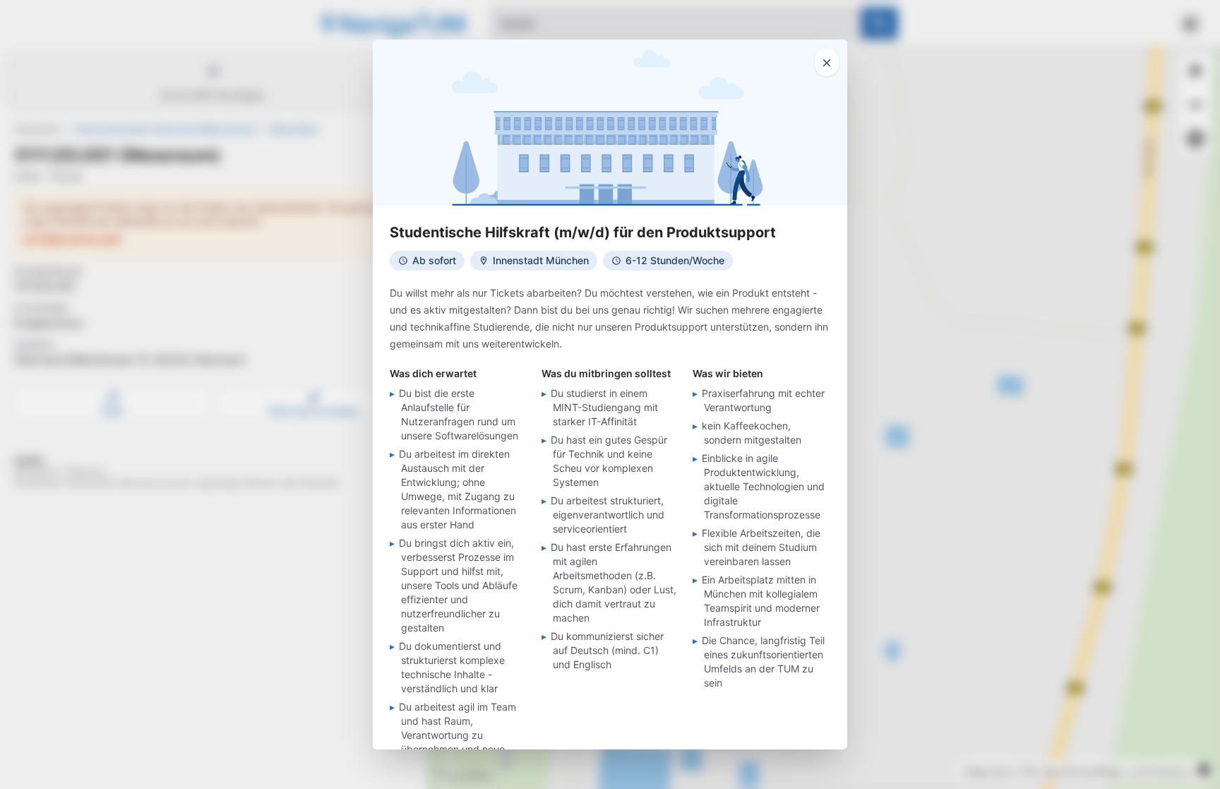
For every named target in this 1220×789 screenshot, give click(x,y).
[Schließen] (827, 62)
